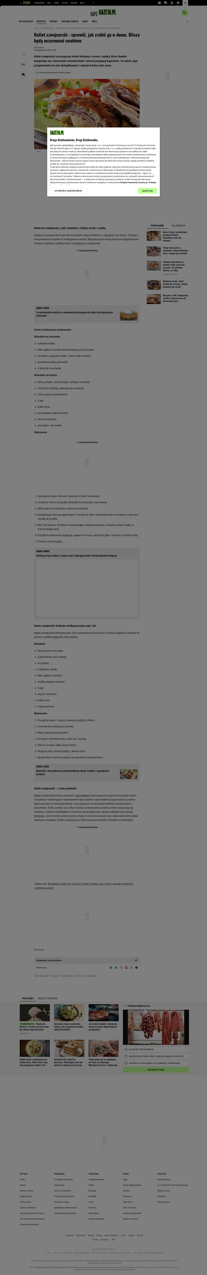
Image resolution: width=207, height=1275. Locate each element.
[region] (103, 161)
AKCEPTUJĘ (147, 191)
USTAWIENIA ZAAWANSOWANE (68, 191)
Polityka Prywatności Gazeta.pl (134, 182)
